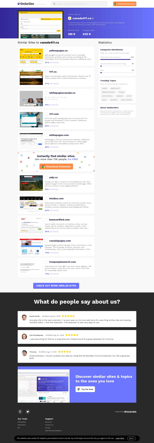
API (19, 428)
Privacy (47, 428)
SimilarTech (22, 425)
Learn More (120, 438)
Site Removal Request (53, 430)
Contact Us (49, 425)
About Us (48, 422)
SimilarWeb (22, 422)
